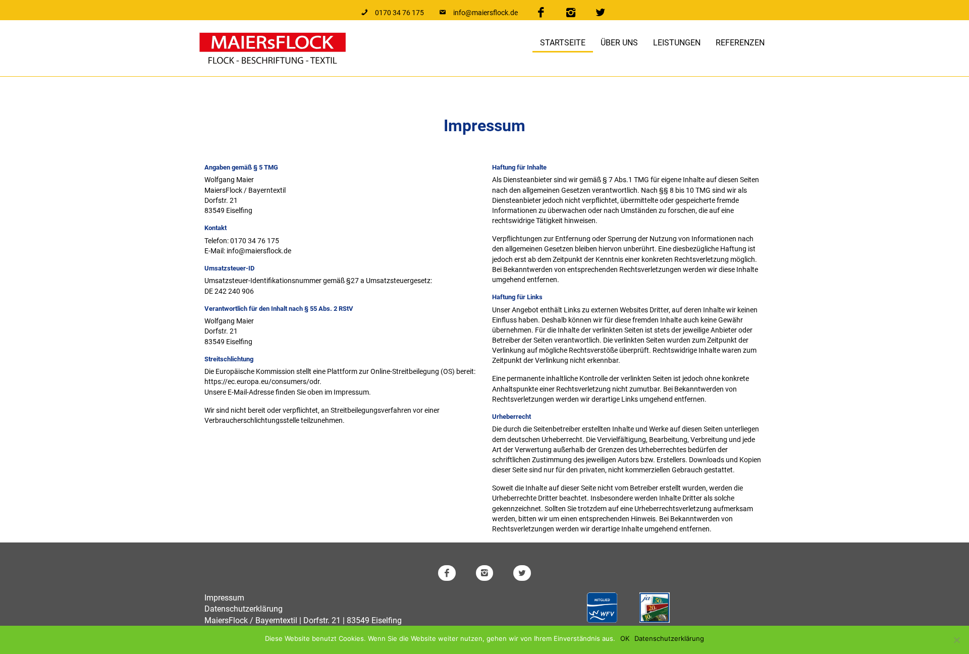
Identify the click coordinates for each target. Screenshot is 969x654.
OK (624, 638)
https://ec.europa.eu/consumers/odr (261, 381)
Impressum (224, 598)
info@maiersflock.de (259, 251)
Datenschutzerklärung (243, 609)
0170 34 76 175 (254, 241)
